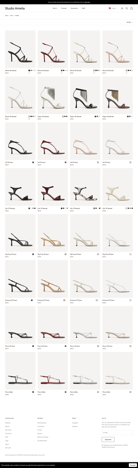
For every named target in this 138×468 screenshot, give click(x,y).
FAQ (6, 437)
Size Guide (8, 430)
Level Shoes (41, 426)
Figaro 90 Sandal (43, 116)
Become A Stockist (43, 437)
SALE (83, 8)
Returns (7, 426)
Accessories (74, 8)
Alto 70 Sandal (10, 208)
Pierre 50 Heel (10, 346)
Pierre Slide (9, 392)
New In (55, 8)
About (7, 444)
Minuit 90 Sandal (10, 70)
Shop (11, 15)
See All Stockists (42, 440)
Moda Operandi (42, 423)
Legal (6, 440)
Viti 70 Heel (9, 162)
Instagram (75, 423)
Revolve (40, 433)
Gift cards (8, 448)
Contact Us (8, 433)
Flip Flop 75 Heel (10, 254)
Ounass (40, 430)
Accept (133, 465)
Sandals (17, 15)
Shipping (7, 423)
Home (6, 15)
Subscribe (108, 439)
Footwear (64, 8)
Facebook (75, 426)
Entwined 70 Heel (11, 300)
